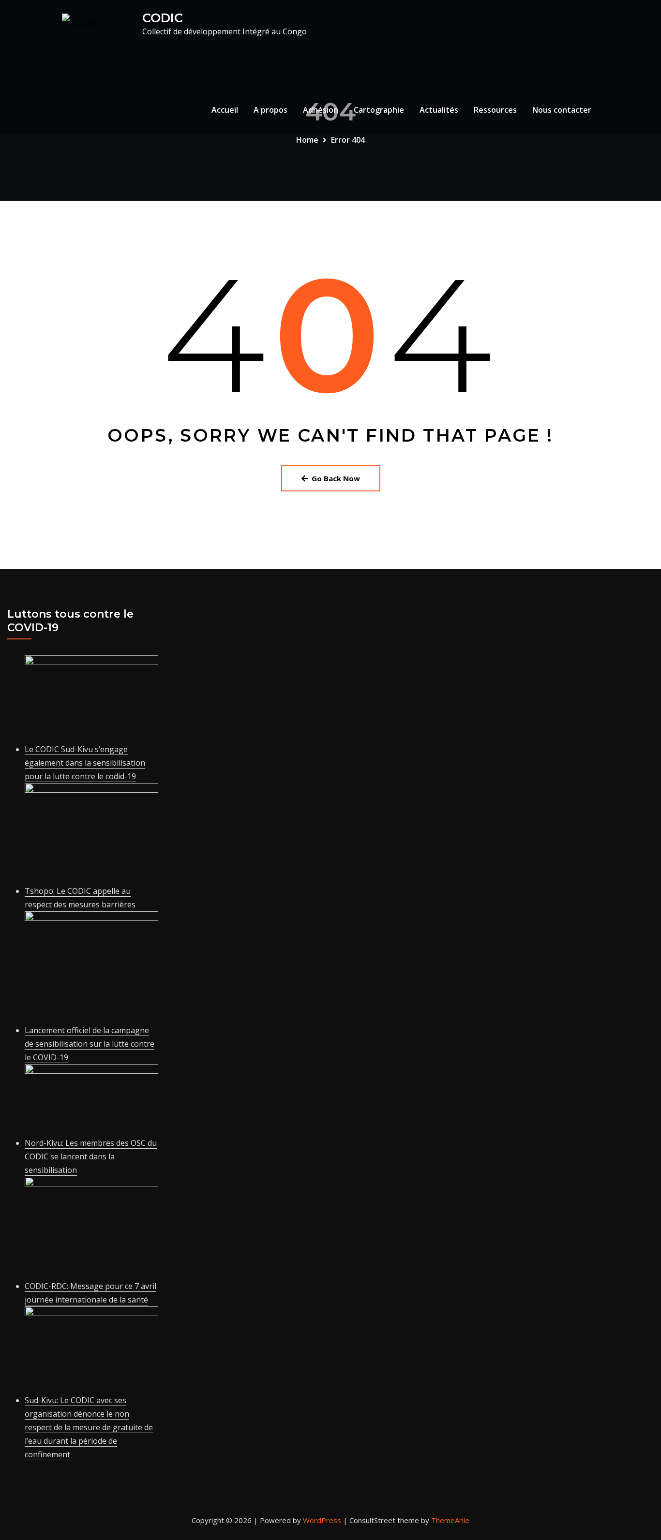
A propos (270, 109)
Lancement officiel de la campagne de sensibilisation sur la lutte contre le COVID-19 (89, 1044)
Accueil (224, 109)
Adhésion (320, 109)
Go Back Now (336, 478)
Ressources (495, 109)
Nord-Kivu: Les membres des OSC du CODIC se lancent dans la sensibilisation (91, 1156)
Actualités (439, 109)
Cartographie (379, 109)
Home (307, 139)
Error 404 (348, 139)
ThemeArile (450, 1520)
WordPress (322, 1520)
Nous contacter (561, 109)
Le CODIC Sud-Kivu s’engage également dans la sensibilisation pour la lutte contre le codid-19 (85, 763)
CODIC (162, 17)
